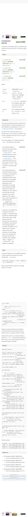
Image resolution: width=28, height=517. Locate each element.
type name (16, 101)
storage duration (7, 152)
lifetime (11, 163)
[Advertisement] (14, 19)
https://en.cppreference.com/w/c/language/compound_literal (14, 479)
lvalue (3, 142)
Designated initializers (8, 128)
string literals (12, 257)
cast (9, 337)
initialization (18, 111)
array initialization (7, 137)
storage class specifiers (16, 92)
